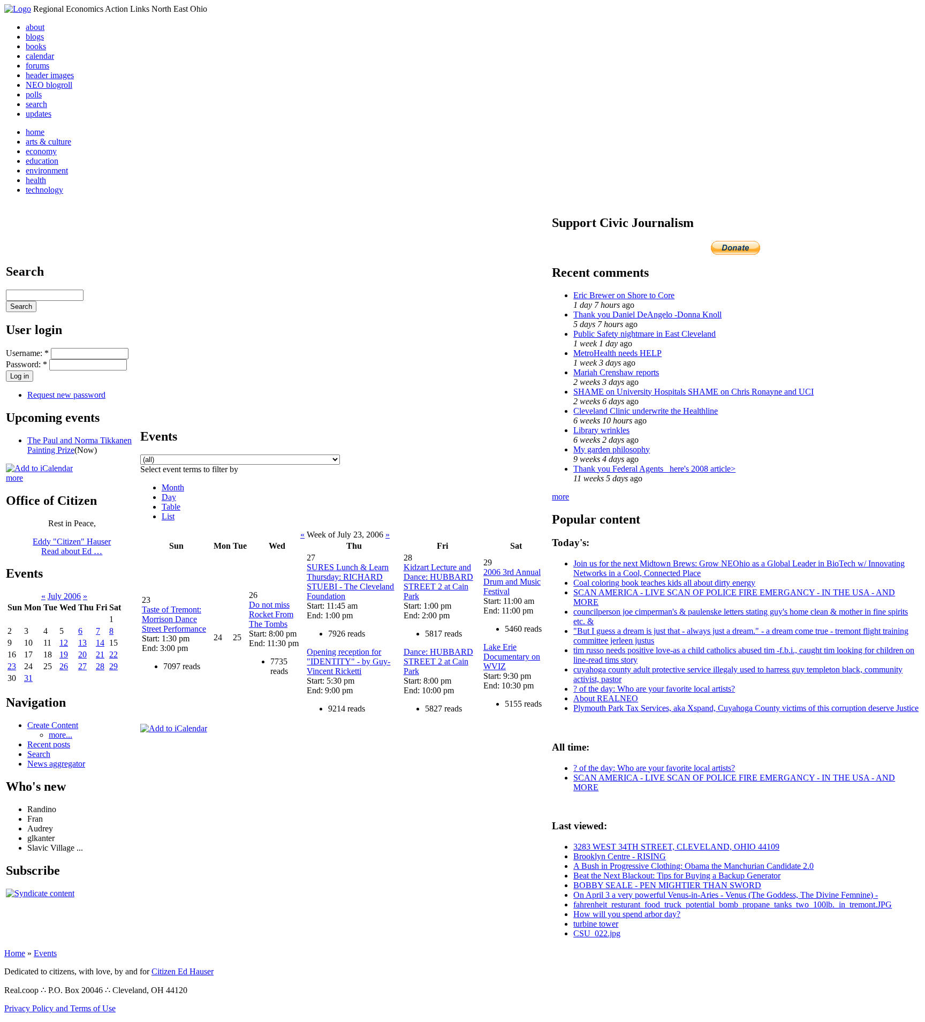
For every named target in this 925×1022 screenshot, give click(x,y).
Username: (27, 353)
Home (14, 953)
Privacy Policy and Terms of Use (60, 1008)
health (36, 180)
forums (37, 65)
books (36, 46)
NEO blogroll (49, 84)
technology (44, 189)
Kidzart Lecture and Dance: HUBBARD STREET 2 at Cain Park (438, 582)
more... (60, 734)
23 (11, 666)
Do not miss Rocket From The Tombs (271, 614)
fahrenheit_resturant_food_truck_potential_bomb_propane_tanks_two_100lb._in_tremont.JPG (732, 904)
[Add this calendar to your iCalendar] (39, 468)
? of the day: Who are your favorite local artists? (654, 688)
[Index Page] (17, 8)
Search (38, 754)
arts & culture (48, 141)
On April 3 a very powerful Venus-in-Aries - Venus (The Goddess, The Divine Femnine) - (725, 894)
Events (45, 953)
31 (28, 678)
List (168, 516)
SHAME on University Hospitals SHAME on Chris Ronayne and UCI (693, 391)
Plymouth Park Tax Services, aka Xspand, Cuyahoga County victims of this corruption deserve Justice (746, 708)
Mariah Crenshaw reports (616, 372)
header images (50, 75)
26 (63, 666)
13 (82, 642)
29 (113, 666)
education (42, 160)
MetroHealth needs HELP (617, 353)
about (35, 27)
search (36, 104)
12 (63, 642)
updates (38, 113)
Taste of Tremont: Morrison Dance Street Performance (174, 619)
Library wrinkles (601, 430)
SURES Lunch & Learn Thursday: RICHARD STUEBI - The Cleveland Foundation (350, 582)
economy (41, 151)
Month (173, 487)
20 (82, 654)
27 (82, 666)
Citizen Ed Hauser (182, 971)
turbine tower (595, 923)
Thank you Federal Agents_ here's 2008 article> (654, 468)
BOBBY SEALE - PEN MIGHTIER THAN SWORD (667, 885)
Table (171, 506)
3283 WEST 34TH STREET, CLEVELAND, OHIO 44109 (676, 846)
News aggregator (56, 763)
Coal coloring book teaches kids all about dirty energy (664, 582)
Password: (26, 364)
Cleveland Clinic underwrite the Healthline (645, 410)
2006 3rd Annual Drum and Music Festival (512, 581)
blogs (35, 36)
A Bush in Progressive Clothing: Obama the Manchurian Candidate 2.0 (693, 865)
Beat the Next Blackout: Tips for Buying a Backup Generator (676, 875)
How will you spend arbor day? (626, 914)
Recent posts (48, 744)
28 (100, 666)
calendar (40, 55)
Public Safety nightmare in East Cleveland (644, 333)
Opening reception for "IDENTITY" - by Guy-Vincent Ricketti (348, 661)
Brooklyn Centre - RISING (619, 856)
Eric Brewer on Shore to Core (623, 295)
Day (169, 497)
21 (100, 654)
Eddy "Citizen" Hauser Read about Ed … (72, 546)
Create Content (52, 725)
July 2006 (64, 596)
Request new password (66, 394)
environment (47, 170)
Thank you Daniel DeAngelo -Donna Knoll (647, 314)
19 (63, 654)
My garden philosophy (611, 449)
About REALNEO (605, 698)
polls (34, 94)
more (14, 477)
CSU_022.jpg (596, 933)
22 (113, 654)
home (35, 132)
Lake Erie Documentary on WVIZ (511, 656)
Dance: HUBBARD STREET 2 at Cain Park (438, 661)
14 (100, 642)
